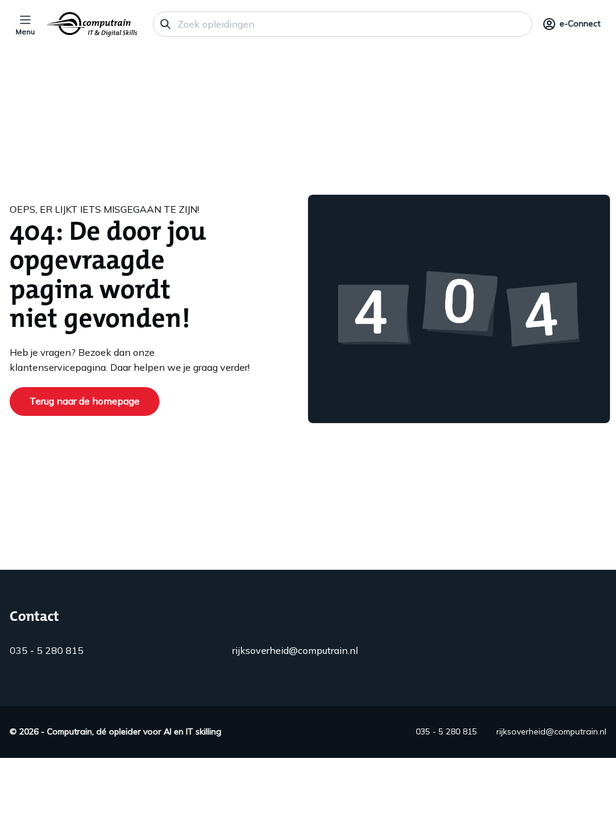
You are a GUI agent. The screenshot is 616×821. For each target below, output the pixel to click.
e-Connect (579, 23)
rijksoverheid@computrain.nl (295, 650)
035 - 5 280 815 (47, 650)
